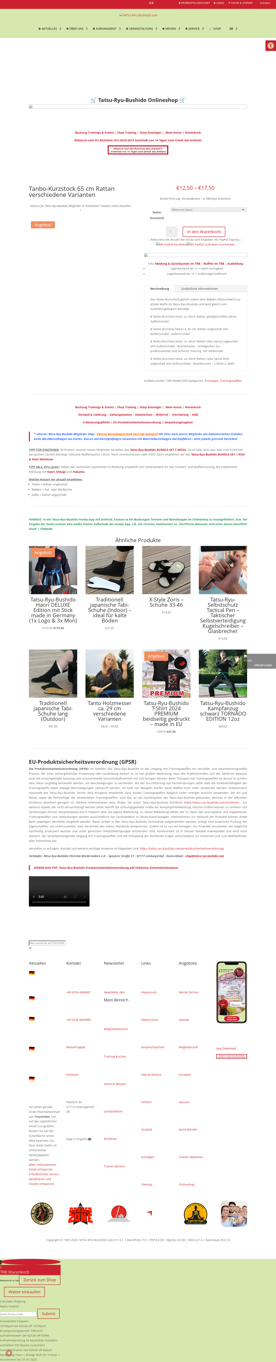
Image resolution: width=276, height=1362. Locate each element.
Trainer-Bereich (114, 1166)
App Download (226, 1048)
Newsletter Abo (114, 992)
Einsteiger (211, 381)
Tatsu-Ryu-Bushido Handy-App (73, 519)
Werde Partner (189, 992)
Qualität (146, 1129)
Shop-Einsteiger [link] (150, 407)
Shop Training (127, 132)
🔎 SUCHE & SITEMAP (240, 3)
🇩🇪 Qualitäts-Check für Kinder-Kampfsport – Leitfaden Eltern (43, 1060)
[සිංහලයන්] (173, 5)
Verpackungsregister (178, 422)
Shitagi (61, 472)
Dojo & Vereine (151, 1075)
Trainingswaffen (231, 381)
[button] (270, 45)
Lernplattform (113, 1111)
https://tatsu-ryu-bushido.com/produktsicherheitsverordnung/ (182, 848)
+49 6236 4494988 (78, 1020)
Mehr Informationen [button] (42, 1165)
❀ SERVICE (192, 28)
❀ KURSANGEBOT (105, 28)
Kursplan (185, 1075)
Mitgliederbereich (116, 1029)
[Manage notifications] (9, 1353)
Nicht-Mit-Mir (188, 1129)
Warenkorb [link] (193, 407)
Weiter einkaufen (24, 1292)
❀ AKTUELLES (47, 28)
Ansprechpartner (152, 1047)
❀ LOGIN (219, 3)
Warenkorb (193, 132)
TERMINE (46, 529)
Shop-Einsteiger (150, 132)
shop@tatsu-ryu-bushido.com (204, 856)
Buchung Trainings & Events (94, 132)
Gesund (184, 1102)
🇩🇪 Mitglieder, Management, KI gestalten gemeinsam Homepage (44, 1087)
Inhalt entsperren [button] (41, 1169)
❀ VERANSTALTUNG (139, 28)
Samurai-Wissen (115, 1084)
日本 (151, 3)
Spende (184, 1020)
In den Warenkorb (204, 231)
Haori (51, 472)
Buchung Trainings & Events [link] (94, 407)
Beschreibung (159, 289)
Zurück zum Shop (39, 1279)
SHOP (33, 529)
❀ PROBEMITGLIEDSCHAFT (194, 3)
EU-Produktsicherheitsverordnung (137, 422)
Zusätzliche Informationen (199, 289)
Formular (72, 1075)
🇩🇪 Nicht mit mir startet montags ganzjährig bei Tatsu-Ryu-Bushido (44, 1030)
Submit (48, 1313)
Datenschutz (149, 1020)
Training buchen (115, 1056)
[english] (159, 5)
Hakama (78, 472)
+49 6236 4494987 (78, 992)
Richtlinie (110, 1139)
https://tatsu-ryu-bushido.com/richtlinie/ (211, 802)
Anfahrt (146, 1102)
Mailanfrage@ (75, 1047)
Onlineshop (187, 1184)
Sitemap (146, 1184)
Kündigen (147, 1157)
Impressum (149, 992)
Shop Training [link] (127, 407)
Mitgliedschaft (188, 1047)
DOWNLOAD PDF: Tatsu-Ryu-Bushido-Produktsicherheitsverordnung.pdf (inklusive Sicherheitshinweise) (106, 868)
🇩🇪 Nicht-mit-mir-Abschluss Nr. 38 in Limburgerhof (44, 1005)
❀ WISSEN (169, 28)
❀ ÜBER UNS (74, 28)
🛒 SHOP (215, 28)
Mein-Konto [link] (173, 407)
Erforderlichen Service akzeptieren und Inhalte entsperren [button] (44, 1179)
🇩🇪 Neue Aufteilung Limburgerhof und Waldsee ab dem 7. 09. (44, 982)
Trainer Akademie (191, 1157)
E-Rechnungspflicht (96, 422)
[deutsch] (165, 5)
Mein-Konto (173, 132)
